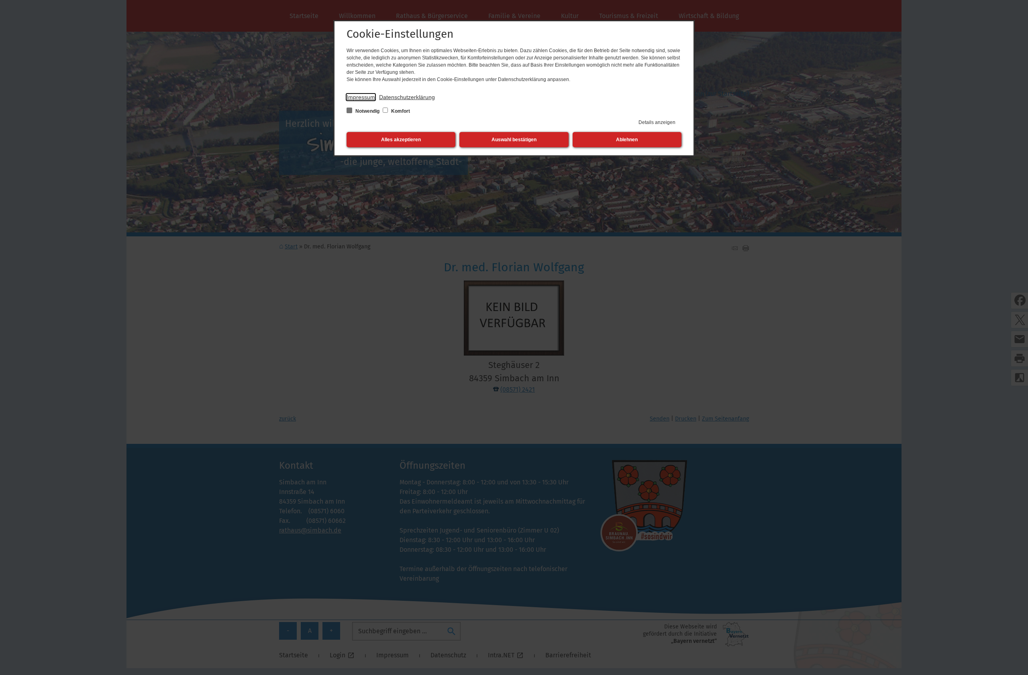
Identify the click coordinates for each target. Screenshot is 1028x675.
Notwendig (367, 111)
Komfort (400, 111)
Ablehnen (627, 139)
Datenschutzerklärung (407, 97)
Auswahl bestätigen (514, 139)
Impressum (361, 97)
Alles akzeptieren (401, 139)
